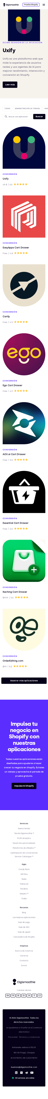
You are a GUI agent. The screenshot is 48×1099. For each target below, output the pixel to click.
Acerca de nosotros (24, 951)
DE (18, 995)
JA (29, 995)
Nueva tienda (24, 828)
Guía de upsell (24, 932)
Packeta (24, 889)
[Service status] (23, 1078)
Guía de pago (24, 922)
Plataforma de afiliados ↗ (24, 848)
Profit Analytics (24, 838)
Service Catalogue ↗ (24, 856)
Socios (24, 965)
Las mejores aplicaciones (24, 917)
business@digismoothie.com (24, 1067)
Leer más (10, 84)
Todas (24, 898)
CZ (39, 995)
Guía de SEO (24, 927)
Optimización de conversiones (24, 853)
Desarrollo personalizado (24, 843)
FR (13, 995)
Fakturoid (24, 884)
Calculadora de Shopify (24, 937)
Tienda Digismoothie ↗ (24, 833)
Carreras (24, 956)
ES (24, 995)
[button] (43, 4)
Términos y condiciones (29, 1037)
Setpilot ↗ (24, 894)
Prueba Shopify (31, 5)
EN (8, 995)
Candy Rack (24, 869)
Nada (24, 879)
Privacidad (12, 1037)
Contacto (24, 961)
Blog (24, 912)
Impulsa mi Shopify (24, 786)
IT (34, 995)
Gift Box (24, 874)
